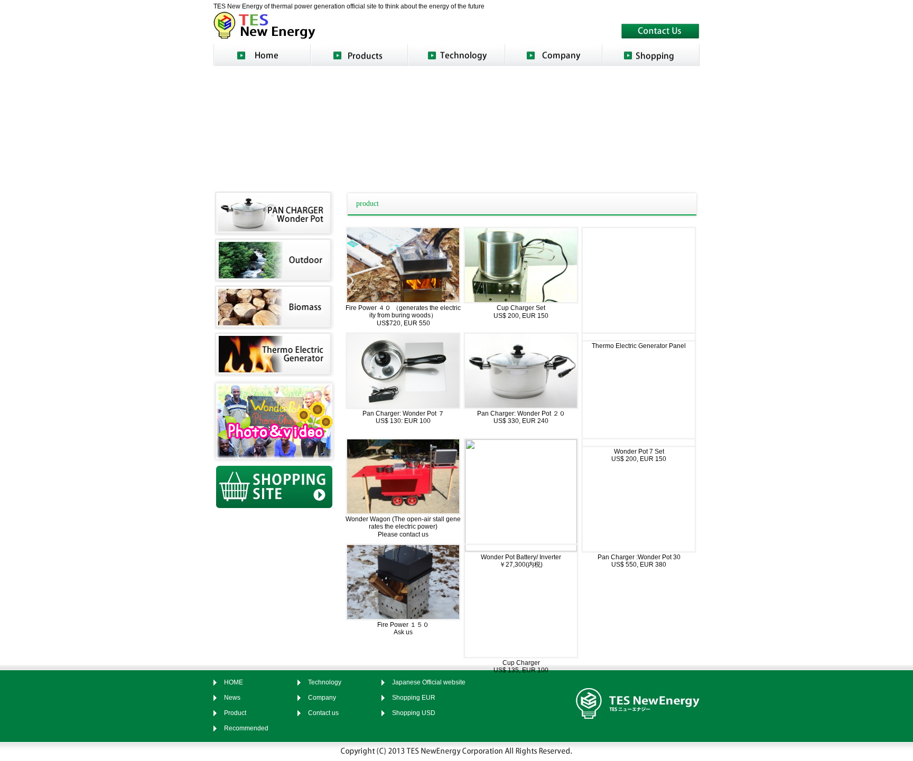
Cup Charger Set (521, 308)
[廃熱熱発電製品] (274, 373)
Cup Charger (521, 662)
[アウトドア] (274, 279)
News (232, 697)
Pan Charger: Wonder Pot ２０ (521, 413)
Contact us (323, 713)
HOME (233, 682)
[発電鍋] (274, 232)
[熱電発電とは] (456, 55)
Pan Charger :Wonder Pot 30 (639, 557)
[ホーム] (262, 55)
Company (322, 697)
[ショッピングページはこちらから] (274, 504)
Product (235, 713)
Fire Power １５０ (406, 624)
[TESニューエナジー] (265, 36)
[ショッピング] (651, 55)
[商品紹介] (359, 55)
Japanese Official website (428, 682)
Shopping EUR (413, 697)
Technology (324, 682)
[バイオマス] (274, 326)
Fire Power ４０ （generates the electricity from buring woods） (403, 311)
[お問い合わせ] (660, 35)
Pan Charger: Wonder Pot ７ (403, 413)
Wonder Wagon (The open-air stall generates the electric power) (403, 522)
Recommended (246, 728)
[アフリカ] (274, 459)
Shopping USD (413, 713)
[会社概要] (553, 55)
